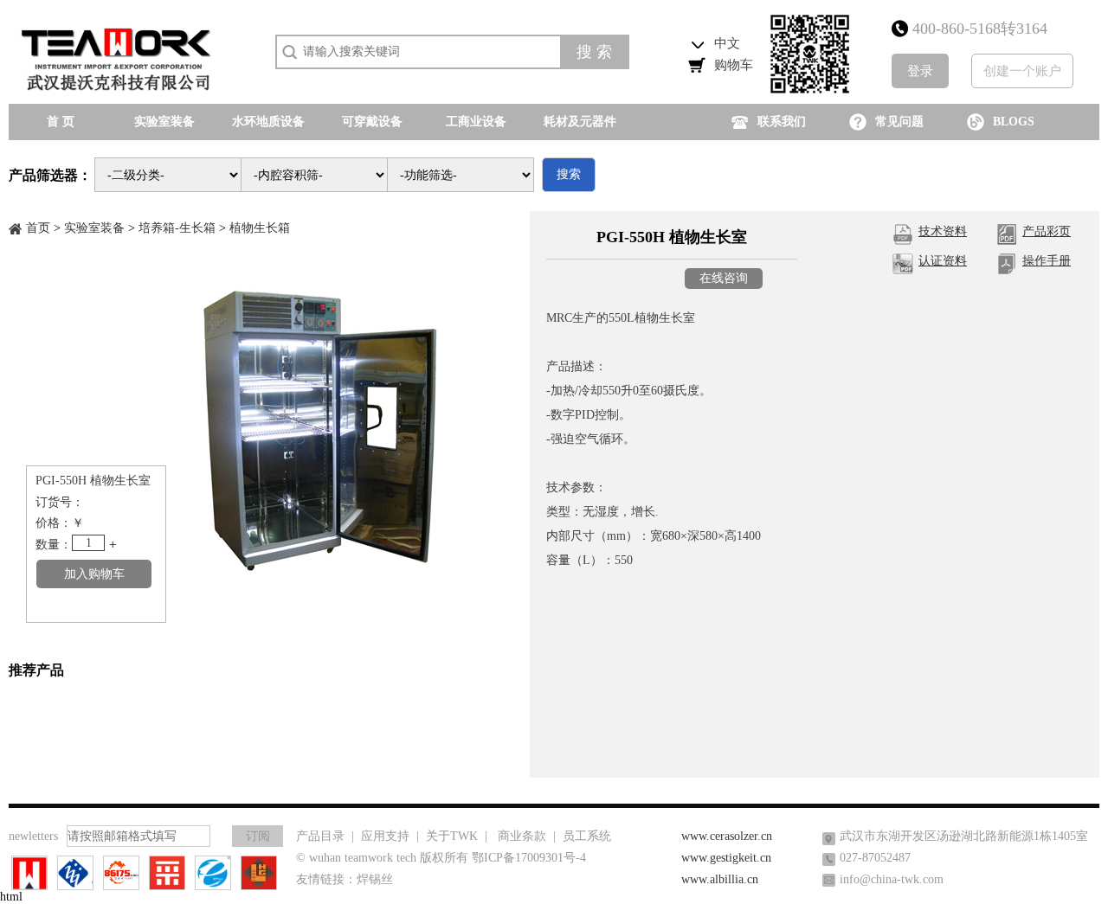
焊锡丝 (375, 879)
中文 (727, 43)
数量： (53, 544)
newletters (33, 836)
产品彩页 (1046, 231)
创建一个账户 (1022, 71)
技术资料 (942, 231)
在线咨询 (723, 278)
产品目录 (320, 836)
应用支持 (385, 836)
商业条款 (522, 836)
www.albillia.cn (719, 879)
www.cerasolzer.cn (726, 836)
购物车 (733, 65)
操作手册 (1046, 260)
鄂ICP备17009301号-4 (529, 857)
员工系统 (587, 836)
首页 (38, 227)
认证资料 (942, 260)
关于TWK (452, 836)
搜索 (569, 174)
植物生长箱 (259, 227)
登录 (920, 71)
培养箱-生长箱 (177, 227)
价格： (53, 522)
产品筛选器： (50, 175)
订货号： (59, 502)
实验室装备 (94, 227)
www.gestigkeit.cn (726, 857)
